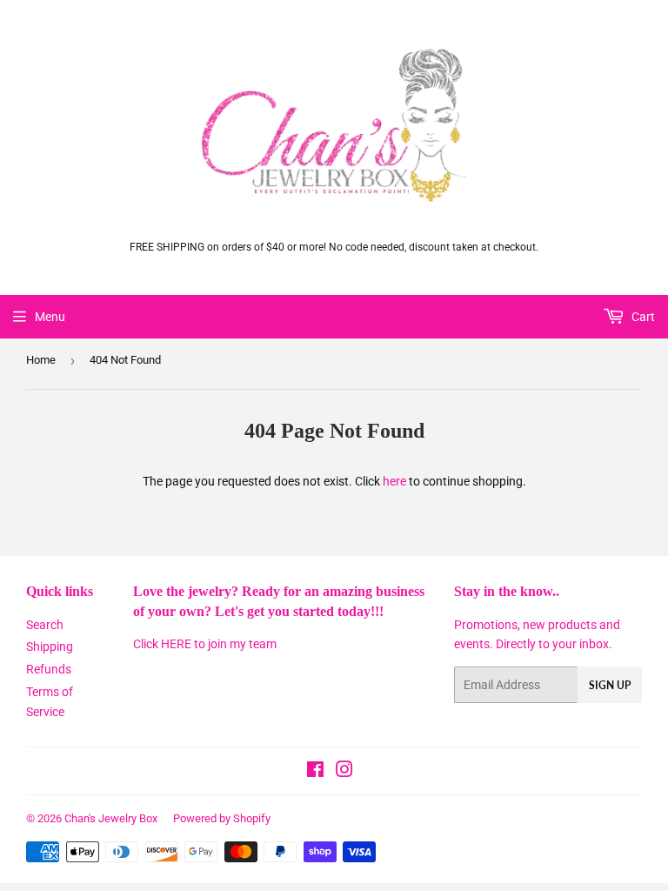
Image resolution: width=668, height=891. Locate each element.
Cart (642, 317)
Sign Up (610, 685)
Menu (50, 317)
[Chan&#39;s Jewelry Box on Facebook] (315, 772)
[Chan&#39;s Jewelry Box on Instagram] (344, 772)
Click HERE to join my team (205, 644)
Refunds (48, 669)
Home (41, 359)
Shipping (49, 646)
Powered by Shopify (222, 818)
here (394, 481)
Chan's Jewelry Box (110, 818)
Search (44, 625)
